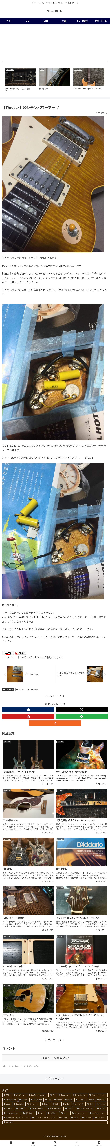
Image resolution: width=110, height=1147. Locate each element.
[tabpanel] (21, 81)
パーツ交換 (34, 690)
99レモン (22, 690)
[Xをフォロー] (82, 709)
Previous (2, 62)
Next (108, 62)
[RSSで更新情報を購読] (55, 723)
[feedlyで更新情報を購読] (82, 716)
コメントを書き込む (55, 1058)
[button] (101, 657)
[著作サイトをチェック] (28, 709)
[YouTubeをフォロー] (28, 716)
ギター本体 (9, 690)
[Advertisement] (55, 46)
